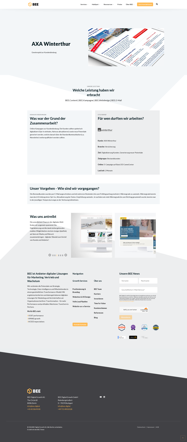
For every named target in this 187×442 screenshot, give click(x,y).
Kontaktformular (80, 324)
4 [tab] (58, 255)
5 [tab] (60, 255)
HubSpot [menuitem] (95, 4)
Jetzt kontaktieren (145, 4)
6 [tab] (62, 255)
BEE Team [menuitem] (98, 289)
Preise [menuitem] (119, 4)
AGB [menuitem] (157, 427)
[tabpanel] (91, 235)
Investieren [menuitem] (98, 299)
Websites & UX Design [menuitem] (81, 297)
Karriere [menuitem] (97, 294)
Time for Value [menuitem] (100, 303)
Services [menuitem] (84, 4)
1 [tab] (52, 255)
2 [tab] (54, 255)
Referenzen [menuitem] (98, 313)
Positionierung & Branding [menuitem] (79, 290)
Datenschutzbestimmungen (126, 301)
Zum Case (102, 253)
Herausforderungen (38, 114)
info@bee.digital (33, 406)
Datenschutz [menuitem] (141, 427)
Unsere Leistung (93, 86)
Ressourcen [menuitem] (108, 4)
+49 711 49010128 (65, 409)
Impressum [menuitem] (150, 427)
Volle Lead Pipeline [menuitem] (80, 302)
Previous (49, 255)
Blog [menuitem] (96, 318)
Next (65, 255)
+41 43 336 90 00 (33, 409)
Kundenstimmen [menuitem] (100, 308)
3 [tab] (56, 255)
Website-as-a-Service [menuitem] (81, 306)
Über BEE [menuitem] (129, 4)
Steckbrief (102, 114)
